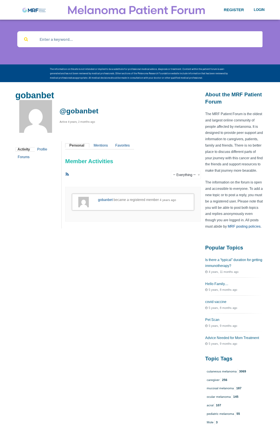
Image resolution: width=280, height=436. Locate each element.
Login (259, 10)
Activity (24, 149)
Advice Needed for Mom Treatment (232, 338)
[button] (234, 9)
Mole (212, 422)
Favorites (122, 145)
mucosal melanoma (224, 388)
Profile (42, 149)
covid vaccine (215, 302)
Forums (24, 157)
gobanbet (105, 200)
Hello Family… (216, 284)
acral (214, 405)
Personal (76, 145)
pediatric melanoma (223, 413)
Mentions (101, 145)
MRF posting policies (244, 226)
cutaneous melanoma (226, 371)
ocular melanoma (222, 396)
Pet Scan (212, 320)
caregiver (217, 380)
